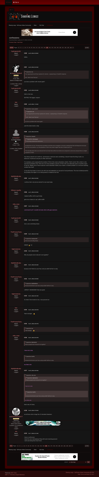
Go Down (11, 47)
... (23, 47)
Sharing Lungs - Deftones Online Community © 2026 (80, 472)
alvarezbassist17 (17, 416)
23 (68, 47)
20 (60, 47)
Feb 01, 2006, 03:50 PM (33, 309)
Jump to (66, 462)
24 (70, 47)
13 (41, 47)
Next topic (20, 42)
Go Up (11, 445)
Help (79, 474)
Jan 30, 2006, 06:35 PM (33, 131)
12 (39, 47)
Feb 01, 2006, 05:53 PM (33, 337)
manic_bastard (16, 73)
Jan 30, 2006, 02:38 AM (33, 53)
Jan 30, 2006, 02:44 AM (33, 90)
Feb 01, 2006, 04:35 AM (33, 206)
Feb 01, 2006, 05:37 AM (33, 233)
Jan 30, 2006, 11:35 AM (33, 104)
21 (62, 47)
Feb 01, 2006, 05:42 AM (33, 250)
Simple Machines (20, 474)
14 (44, 47)
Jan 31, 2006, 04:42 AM (33, 178)
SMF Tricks (14, 473)
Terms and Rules (85, 474)
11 (36, 47)
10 (33, 47)
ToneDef (17, 138)
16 (49, 47)
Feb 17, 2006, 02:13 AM (33, 433)
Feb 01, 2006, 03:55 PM (33, 323)
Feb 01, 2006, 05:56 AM (33, 264)
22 (65, 47)
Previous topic (13, 42)
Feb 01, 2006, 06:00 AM (33, 278)
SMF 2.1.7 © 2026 (10, 474)
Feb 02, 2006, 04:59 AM (33, 370)
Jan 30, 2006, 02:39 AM (33, 67)
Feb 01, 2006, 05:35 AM (33, 220)
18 (55, 47)
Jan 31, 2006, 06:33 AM (33, 192)
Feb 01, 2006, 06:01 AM (33, 295)
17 (52, 47)
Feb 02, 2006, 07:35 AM (33, 410)
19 (57, 47)
